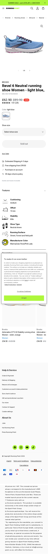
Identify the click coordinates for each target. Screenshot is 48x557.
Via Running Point (8, 428)
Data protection (36, 461)
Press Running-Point (9, 432)
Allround (32, 18)
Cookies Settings (24, 291)
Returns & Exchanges (9, 385)
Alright (24, 298)
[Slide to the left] (18, 70)
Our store (5, 402)
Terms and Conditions (21, 461)
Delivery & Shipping (8, 380)
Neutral (41, 18)
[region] (24, 278)
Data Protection (10, 285)
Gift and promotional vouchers (12, 398)
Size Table (5, 154)
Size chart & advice (8, 394)
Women (7, 18)
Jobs (3, 423)
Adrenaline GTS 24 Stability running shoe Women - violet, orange (18, 333)
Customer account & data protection (15, 389)
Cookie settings (7, 411)
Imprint (19, 285)
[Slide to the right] (30, 70)
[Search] (32, 8)
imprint (9, 461)
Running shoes (20, 18)
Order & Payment (8, 376)
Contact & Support (8, 407)
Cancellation (24, 465)
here (26, 280)
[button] (3, 8)
